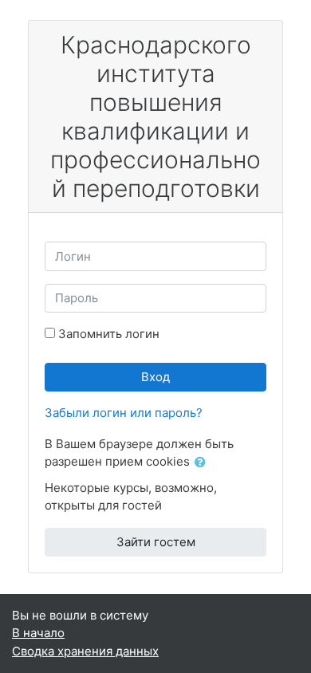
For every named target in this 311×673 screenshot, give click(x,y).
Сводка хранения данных (85, 651)
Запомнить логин (108, 333)
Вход (155, 376)
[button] (203, 463)
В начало (38, 632)
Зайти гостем (155, 541)
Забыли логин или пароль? (124, 412)
